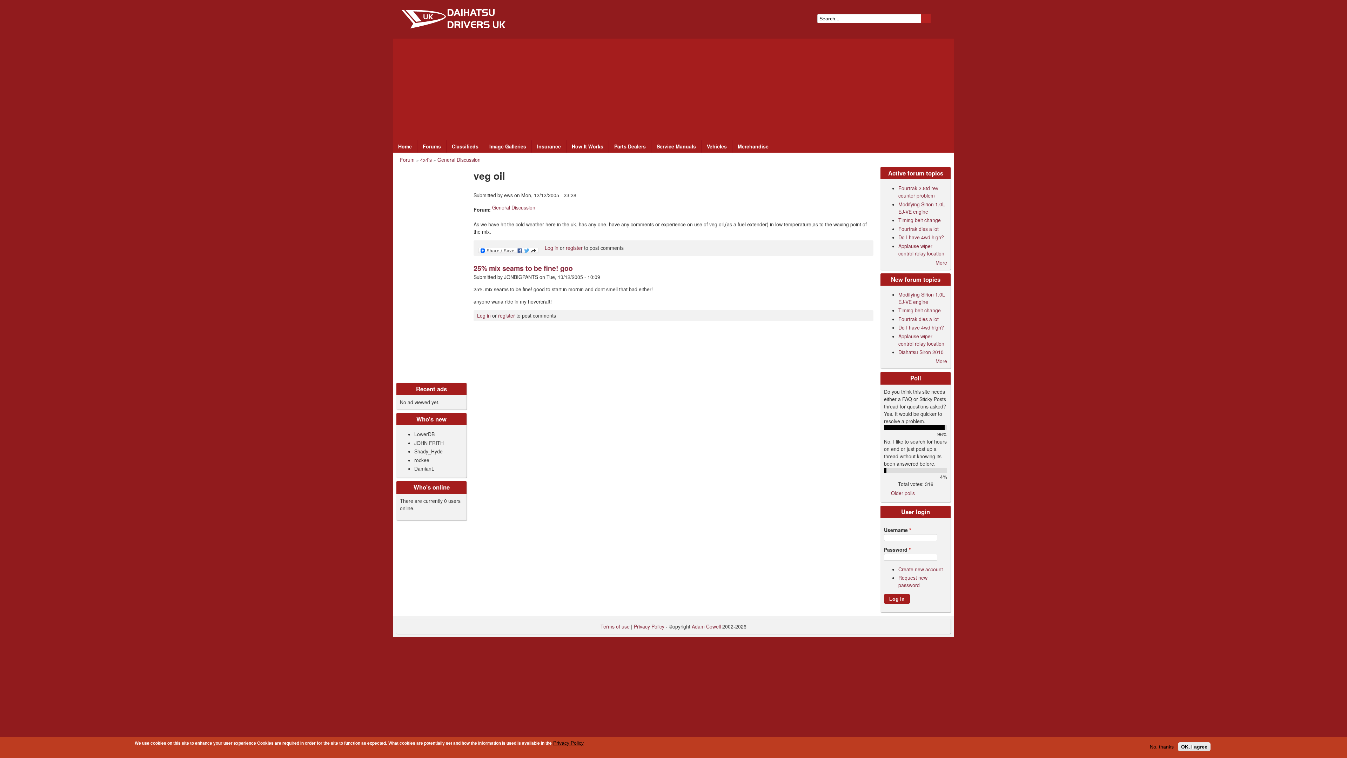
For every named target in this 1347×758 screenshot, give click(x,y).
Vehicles (717, 146)
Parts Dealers (630, 146)
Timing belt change (919, 220)
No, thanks (1162, 747)
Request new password (912, 581)
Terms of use (615, 626)
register (574, 247)
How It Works (587, 146)
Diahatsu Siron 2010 (921, 351)
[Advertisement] (673, 88)
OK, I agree (1194, 747)
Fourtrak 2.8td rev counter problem (918, 192)
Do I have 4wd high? (921, 237)
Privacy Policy (568, 743)
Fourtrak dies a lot (918, 228)
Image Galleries (507, 146)
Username (897, 529)
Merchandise (753, 146)
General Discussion (459, 159)
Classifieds (465, 146)
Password (897, 549)
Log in (551, 247)
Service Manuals (676, 146)
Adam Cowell (706, 626)
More (941, 262)
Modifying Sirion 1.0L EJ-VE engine (921, 208)
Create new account (920, 569)
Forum (407, 159)
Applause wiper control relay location (921, 249)
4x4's (426, 159)
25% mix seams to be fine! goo (523, 268)
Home (405, 146)
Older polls (903, 493)
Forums (432, 146)
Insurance (549, 146)
